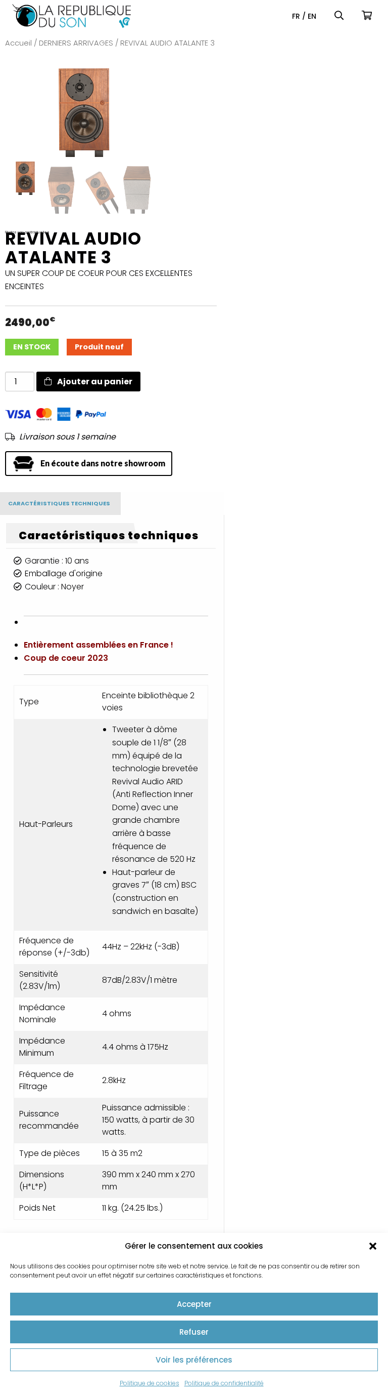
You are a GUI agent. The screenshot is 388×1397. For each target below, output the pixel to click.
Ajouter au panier (94, 381)
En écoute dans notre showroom (102, 463)
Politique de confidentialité (224, 1383)
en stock (32, 347)
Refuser (194, 1332)
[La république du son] (71, 16)
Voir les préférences (194, 1359)
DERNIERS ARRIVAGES (76, 43)
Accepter (194, 1304)
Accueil (18, 43)
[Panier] (369, 16)
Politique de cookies (149, 1383)
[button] (373, 1246)
